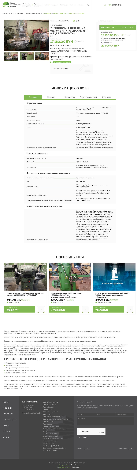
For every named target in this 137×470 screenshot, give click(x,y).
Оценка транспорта (49, 404)
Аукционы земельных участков (53, 438)
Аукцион (45, 431)
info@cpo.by (26, 413)
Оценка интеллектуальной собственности (57, 419)
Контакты (81, 5)
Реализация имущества (27, 5)
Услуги (47, 5)
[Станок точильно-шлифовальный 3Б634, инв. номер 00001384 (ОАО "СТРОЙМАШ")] (25, 276)
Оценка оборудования (50, 412)
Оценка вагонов (48, 421)
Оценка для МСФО (49, 409)
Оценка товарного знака (51, 426)
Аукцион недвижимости (51, 434)
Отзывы (6, 425)
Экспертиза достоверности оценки (55, 429)
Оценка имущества (37, 5)
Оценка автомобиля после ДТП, (53, 417)
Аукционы (55, 5)
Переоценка (47, 414)
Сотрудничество (10, 420)
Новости (73, 5)
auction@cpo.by (35, 413)
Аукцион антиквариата (50, 441)
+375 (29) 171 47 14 (27, 408)
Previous (6, 35)
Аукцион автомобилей (50, 436)
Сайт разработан (64, 465)
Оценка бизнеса (48, 407)
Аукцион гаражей (48, 443)
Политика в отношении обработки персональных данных (54, 449)
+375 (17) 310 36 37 (28, 406)
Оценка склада (47, 424)
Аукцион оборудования (51, 446)
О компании (63, 5)
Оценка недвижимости (50, 402)
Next (47, 35)
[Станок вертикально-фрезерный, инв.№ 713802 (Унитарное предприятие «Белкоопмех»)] (114, 276)
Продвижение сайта (63, 467)
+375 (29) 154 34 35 (28, 409)
